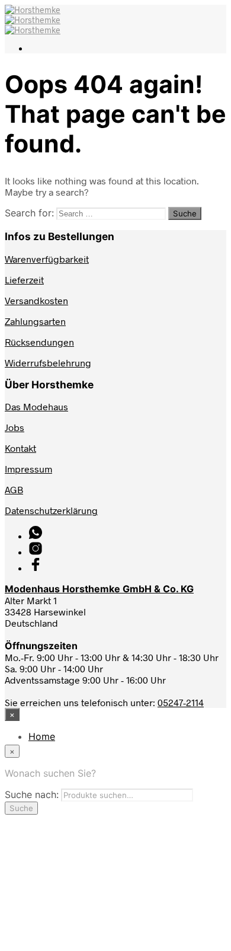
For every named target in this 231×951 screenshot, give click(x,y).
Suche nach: (32, 794)
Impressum (28, 468)
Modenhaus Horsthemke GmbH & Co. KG (99, 589)
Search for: (29, 213)
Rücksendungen (39, 341)
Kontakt (20, 448)
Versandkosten (36, 300)
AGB (14, 489)
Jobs (14, 427)
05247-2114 (181, 702)
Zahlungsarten (35, 321)
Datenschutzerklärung (51, 510)
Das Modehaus (36, 406)
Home (41, 736)
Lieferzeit (24, 279)
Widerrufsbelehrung (48, 362)
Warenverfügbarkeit (47, 258)
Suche (21, 808)
